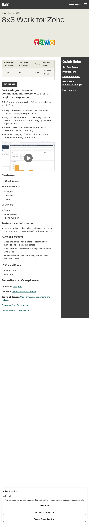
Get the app (9, 84)
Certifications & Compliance (15, 311)
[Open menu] (85, 4)
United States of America (24, 292)
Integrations (6, 13)
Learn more (68, 90)
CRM (18, 13)
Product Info (69, 72)
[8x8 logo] (6, 4)
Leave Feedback (71, 77)
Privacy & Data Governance (15, 305)
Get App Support (71, 67)
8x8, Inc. (17, 287)
